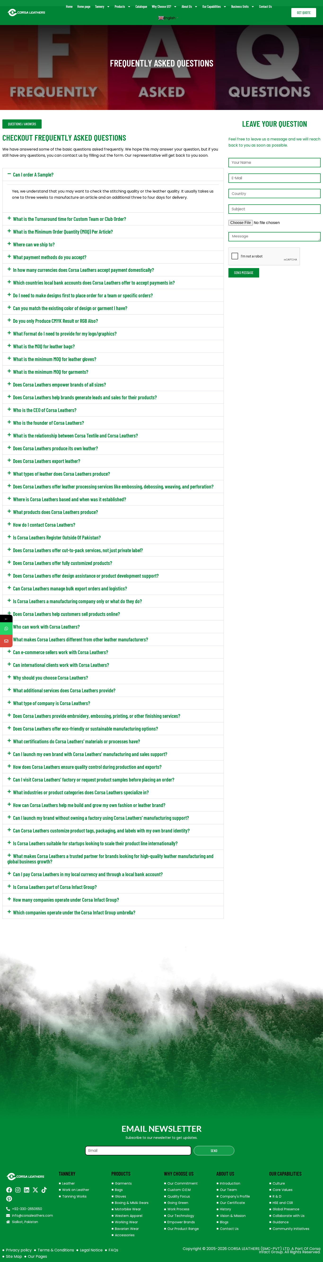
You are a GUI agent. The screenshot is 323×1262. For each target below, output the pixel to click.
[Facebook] (9, 1190)
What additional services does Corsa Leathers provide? (64, 690)
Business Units (240, 6)
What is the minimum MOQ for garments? (50, 372)
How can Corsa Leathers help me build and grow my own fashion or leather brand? (89, 805)
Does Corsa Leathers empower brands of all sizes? (59, 384)
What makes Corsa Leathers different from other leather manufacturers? (80, 639)
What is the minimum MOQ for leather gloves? (54, 359)
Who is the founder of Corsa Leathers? (48, 423)
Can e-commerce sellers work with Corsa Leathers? (60, 652)
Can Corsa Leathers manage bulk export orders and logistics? (70, 588)
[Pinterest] (9, 1199)
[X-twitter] (35, 1190)
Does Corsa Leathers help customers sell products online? (66, 614)
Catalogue (141, 6)
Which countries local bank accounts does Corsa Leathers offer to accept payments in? (94, 282)
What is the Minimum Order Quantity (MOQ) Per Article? (63, 231)
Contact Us (265, 6)
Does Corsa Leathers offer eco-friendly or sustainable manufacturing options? (85, 728)
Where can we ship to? (34, 244)
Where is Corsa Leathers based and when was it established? (69, 499)
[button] (113, 174)
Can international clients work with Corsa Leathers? (61, 665)
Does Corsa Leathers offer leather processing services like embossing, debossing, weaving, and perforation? (113, 486)
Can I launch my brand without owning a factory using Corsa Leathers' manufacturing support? (101, 818)
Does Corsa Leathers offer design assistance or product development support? (86, 575)
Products (120, 6)
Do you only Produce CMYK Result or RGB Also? (55, 321)
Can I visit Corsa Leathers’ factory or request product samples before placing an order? (93, 779)
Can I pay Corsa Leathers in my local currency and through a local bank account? (88, 874)
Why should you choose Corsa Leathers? (50, 677)
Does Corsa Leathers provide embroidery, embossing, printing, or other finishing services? (96, 716)
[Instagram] (18, 1190)
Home (69, 6)
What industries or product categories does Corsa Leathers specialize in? (81, 792)
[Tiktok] (44, 1190)
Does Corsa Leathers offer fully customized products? (62, 563)
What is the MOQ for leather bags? (44, 346)
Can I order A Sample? (33, 174)
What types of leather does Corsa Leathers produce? (61, 474)
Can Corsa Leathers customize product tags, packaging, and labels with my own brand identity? (101, 830)
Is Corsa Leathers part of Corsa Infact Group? (55, 887)
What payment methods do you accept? (49, 257)
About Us (187, 6)
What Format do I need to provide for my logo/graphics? (65, 333)
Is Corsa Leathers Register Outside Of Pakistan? (57, 537)
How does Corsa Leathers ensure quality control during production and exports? (87, 767)
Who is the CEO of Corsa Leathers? (44, 410)
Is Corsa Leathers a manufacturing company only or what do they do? (77, 601)
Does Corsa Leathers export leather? (46, 461)
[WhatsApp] (6, 628)
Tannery (99, 6)
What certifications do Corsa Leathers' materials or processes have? (76, 741)
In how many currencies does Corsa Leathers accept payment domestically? (83, 270)
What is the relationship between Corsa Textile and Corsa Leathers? (75, 435)
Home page (83, 6)
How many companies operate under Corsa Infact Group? (66, 899)
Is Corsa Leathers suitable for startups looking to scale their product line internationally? (95, 843)
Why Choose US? (161, 6)
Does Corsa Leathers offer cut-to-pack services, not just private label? (78, 550)
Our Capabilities (211, 6)
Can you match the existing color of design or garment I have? (70, 308)
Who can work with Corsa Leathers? (46, 626)
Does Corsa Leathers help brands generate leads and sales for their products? (85, 397)
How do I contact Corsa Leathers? (44, 525)
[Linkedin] (27, 1190)
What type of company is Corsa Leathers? (51, 703)
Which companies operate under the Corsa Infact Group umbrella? (74, 912)
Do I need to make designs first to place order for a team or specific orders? (83, 295)
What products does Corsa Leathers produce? (55, 512)
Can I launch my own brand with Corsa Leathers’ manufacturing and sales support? (90, 754)
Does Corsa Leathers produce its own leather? (55, 448)
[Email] (6, 641)
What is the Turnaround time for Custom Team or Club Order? (69, 219)
